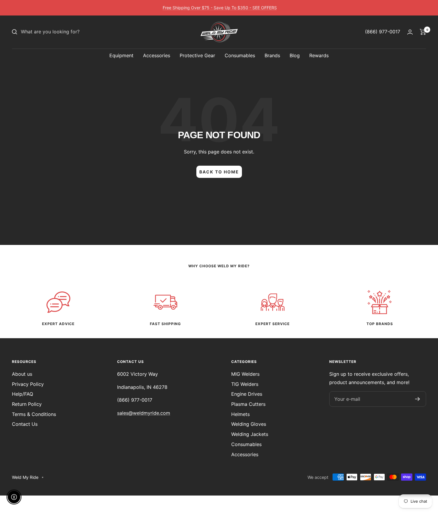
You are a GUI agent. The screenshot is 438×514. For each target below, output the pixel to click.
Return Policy (27, 404)
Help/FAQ (22, 394)
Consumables (240, 55)
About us (22, 374)
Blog (295, 55)
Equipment (121, 55)
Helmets (240, 414)
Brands (272, 55)
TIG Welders (244, 384)
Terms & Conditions (34, 414)
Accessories (156, 55)
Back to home (219, 171)
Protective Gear (197, 55)
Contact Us (25, 424)
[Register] (417, 399)
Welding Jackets (249, 434)
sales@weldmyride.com (143, 413)
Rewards (319, 55)
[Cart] (423, 32)
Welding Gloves (248, 424)
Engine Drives (246, 394)
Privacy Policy (28, 384)
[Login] (410, 32)
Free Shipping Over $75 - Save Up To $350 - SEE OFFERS (220, 7)
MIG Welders (245, 374)
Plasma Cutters (248, 404)
